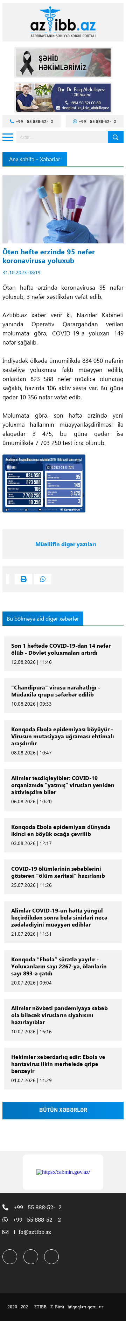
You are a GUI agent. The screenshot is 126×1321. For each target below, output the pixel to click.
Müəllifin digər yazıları (65, 544)
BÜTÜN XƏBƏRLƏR (63, 1110)
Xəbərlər (50, 159)
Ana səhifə (21, 159)
